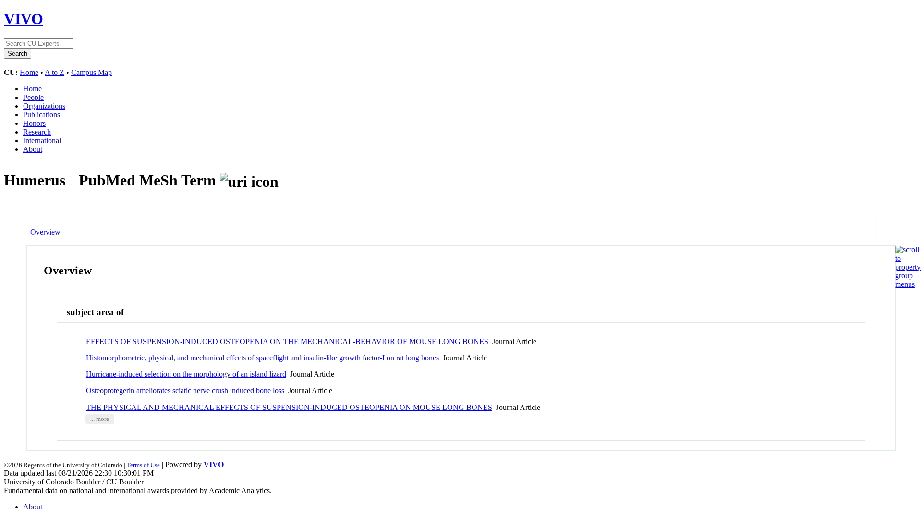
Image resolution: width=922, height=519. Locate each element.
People (33, 97)
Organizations (44, 106)
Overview (45, 232)
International (42, 140)
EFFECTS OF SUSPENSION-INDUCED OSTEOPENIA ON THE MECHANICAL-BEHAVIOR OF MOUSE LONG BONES (287, 341)
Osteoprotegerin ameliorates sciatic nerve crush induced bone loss (185, 390)
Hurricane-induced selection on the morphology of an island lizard (186, 374)
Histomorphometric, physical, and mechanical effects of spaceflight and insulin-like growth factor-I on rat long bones (262, 358)
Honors (34, 123)
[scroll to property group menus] (908, 284)
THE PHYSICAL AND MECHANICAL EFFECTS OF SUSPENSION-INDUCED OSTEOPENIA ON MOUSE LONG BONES (289, 407)
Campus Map (91, 72)
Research (37, 132)
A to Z (54, 72)
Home (29, 72)
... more (99, 419)
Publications (41, 115)
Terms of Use (143, 465)
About (32, 149)
